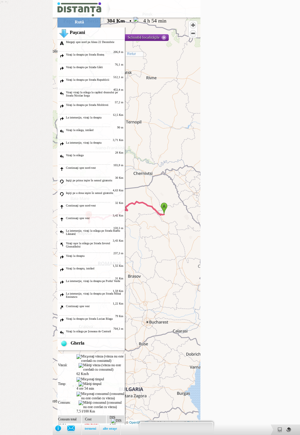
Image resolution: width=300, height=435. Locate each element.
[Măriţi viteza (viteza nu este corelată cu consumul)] (101, 367)
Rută (79, 22)
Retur (131, 54)
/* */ (83, 217)
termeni (90, 429)
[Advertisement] (26, 88)
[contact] (74, 429)
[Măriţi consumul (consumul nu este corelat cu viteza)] (101, 404)
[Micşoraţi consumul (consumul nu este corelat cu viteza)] (100, 396)
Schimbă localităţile (144, 37)
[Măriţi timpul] (90, 384)
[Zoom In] (193, 25)
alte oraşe (110, 429)
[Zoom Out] (193, 33)
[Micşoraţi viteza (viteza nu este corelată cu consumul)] (100, 358)
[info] (61, 429)
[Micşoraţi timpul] (90, 379)
